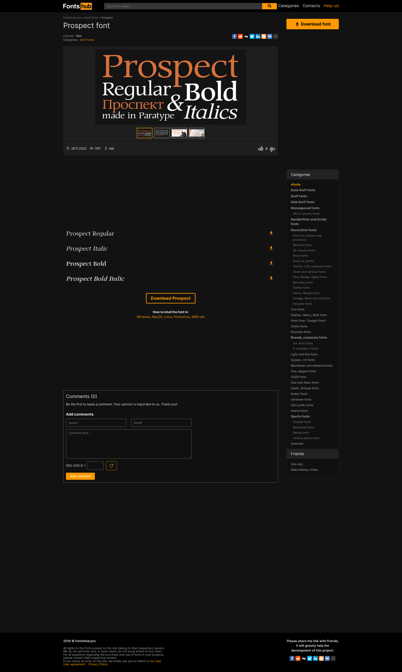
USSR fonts (298, 377)
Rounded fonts (301, 332)
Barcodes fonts (303, 282)
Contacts (311, 5)
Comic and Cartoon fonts (309, 271)
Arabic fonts (299, 394)
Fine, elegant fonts (303, 371)
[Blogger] (263, 36)
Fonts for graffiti (303, 261)
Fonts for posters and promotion (307, 237)
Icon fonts (297, 309)
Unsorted (297, 443)
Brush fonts (300, 255)
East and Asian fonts (305, 382)
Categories (288, 5)
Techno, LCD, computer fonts (312, 266)
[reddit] (240, 36)
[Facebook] (234, 36)
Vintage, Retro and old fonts (311, 298)
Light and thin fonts (304, 354)
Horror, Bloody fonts (306, 293)
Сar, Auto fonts (303, 343)
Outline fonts (301, 287)
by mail (156, 661)
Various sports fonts (306, 438)
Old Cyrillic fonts (302, 405)
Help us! (331, 5)
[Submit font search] (269, 6)
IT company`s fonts (305, 348)
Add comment (80, 476)
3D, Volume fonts (304, 250)
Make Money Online (304, 469)
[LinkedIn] (257, 36)
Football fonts (302, 422)
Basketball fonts (303, 427)
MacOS (157, 317)
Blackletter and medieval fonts (311, 365)
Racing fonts (301, 432)
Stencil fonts (299, 410)
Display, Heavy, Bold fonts (309, 315)
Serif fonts (87, 39)
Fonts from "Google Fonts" (308, 320)
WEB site (198, 317)
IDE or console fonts (306, 213)
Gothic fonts (299, 326)
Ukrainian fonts (301, 399)
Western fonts (302, 245)
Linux (168, 317)
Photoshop (182, 317)
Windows (143, 317)
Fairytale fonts (302, 303)
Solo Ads (297, 464)
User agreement (74, 664)
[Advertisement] (170, 191)
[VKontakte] (269, 36)
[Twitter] (252, 36)
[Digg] (246, 36)
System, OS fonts (303, 360)
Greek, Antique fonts (305, 388)
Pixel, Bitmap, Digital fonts (310, 277)
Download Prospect (171, 298)
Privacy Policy (98, 664)
